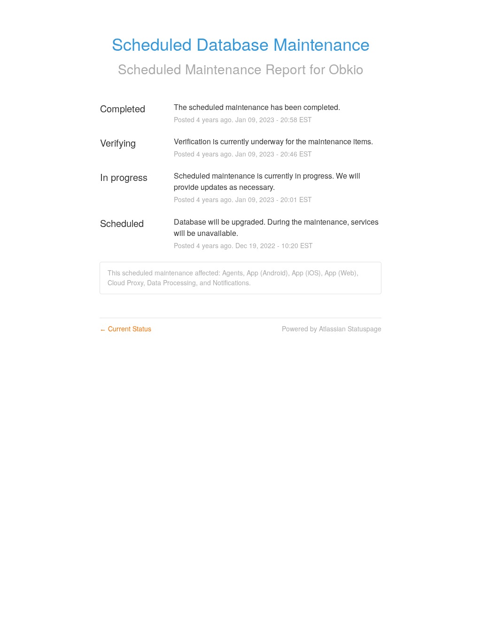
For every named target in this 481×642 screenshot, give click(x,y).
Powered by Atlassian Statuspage (331, 328)
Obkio (346, 68)
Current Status (125, 328)
